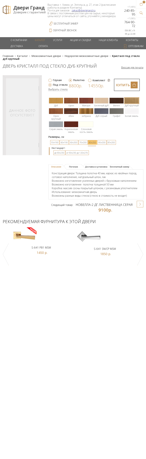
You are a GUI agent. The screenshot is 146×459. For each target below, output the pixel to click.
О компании (19, 40)
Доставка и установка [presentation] (96, 166)
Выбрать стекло (58, 89)
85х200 (111, 142)
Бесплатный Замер (66, 23)
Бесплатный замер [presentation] (119, 166)
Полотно (79, 80)
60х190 (64, 142)
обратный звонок (65, 30)
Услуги (57, 40)
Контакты (132, 40)
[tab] (57, 167)
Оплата (43, 46)
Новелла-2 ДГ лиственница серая (104, 204)
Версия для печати (132, 67)
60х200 (73, 142)
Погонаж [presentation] (73, 166)
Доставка (17, 46)
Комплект (99, 80)
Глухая (57, 80)
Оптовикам (135, 46)
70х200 (83, 142)
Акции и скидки (80, 40)
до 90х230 (59, 152)
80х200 (92, 142)
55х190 (54, 142)
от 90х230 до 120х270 (77, 152)
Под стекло (60, 84)
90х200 (102, 142)
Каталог (40, 40)
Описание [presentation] (56, 166)
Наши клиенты (108, 40)
